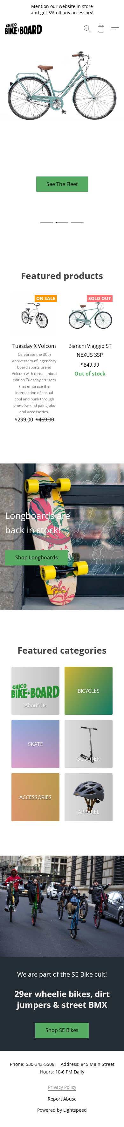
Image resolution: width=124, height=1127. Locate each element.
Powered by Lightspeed (62, 1110)
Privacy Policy (62, 1087)
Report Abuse (62, 1099)
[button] (24, 28)
